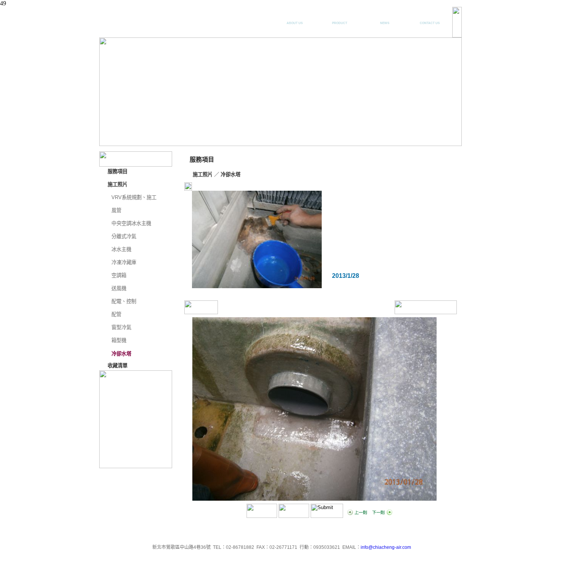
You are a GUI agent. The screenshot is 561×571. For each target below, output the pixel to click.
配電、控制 (123, 301)
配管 (116, 314)
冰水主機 (121, 249)
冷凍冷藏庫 (123, 262)
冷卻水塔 (121, 354)
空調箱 (118, 275)
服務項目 (339, 20)
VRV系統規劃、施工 (133, 197)
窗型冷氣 (121, 327)
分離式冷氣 (123, 236)
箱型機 (118, 340)
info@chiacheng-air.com (386, 547)
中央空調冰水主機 (131, 223)
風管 (116, 210)
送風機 (118, 288)
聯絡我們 (429, 20)
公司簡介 (294, 20)
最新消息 (384, 20)
